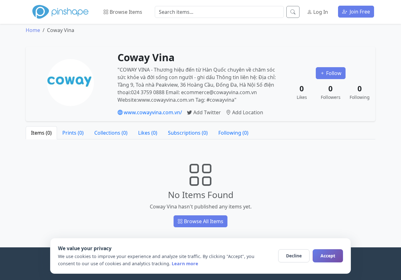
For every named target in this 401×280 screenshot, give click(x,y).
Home (33, 30)
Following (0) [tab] (233, 132)
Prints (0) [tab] (73, 132)
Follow (333, 73)
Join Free (359, 11)
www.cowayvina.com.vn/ (152, 112)
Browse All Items (203, 221)
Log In (320, 11)
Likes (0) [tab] (147, 132)
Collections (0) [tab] (111, 132)
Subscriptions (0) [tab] (188, 132)
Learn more (185, 264)
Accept (327, 256)
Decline (294, 256)
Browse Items (125, 11)
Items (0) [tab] (41, 132)
